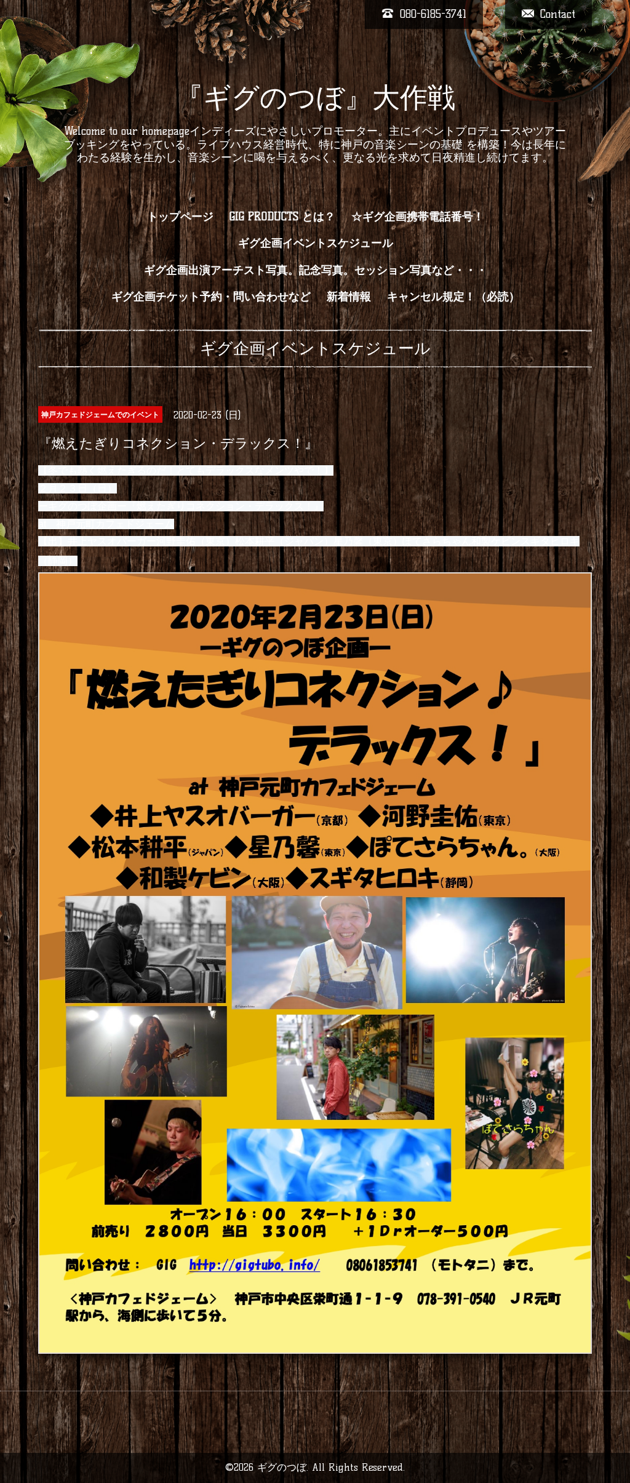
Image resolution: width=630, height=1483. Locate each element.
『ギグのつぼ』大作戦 (315, 97)
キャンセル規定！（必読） (453, 296)
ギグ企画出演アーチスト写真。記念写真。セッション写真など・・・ (315, 270)
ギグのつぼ (281, 1467)
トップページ (180, 216)
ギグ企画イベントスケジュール (315, 243)
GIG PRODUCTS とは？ (282, 216)
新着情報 (349, 296)
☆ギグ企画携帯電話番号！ (417, 216)
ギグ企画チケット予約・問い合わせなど (211, 296)
